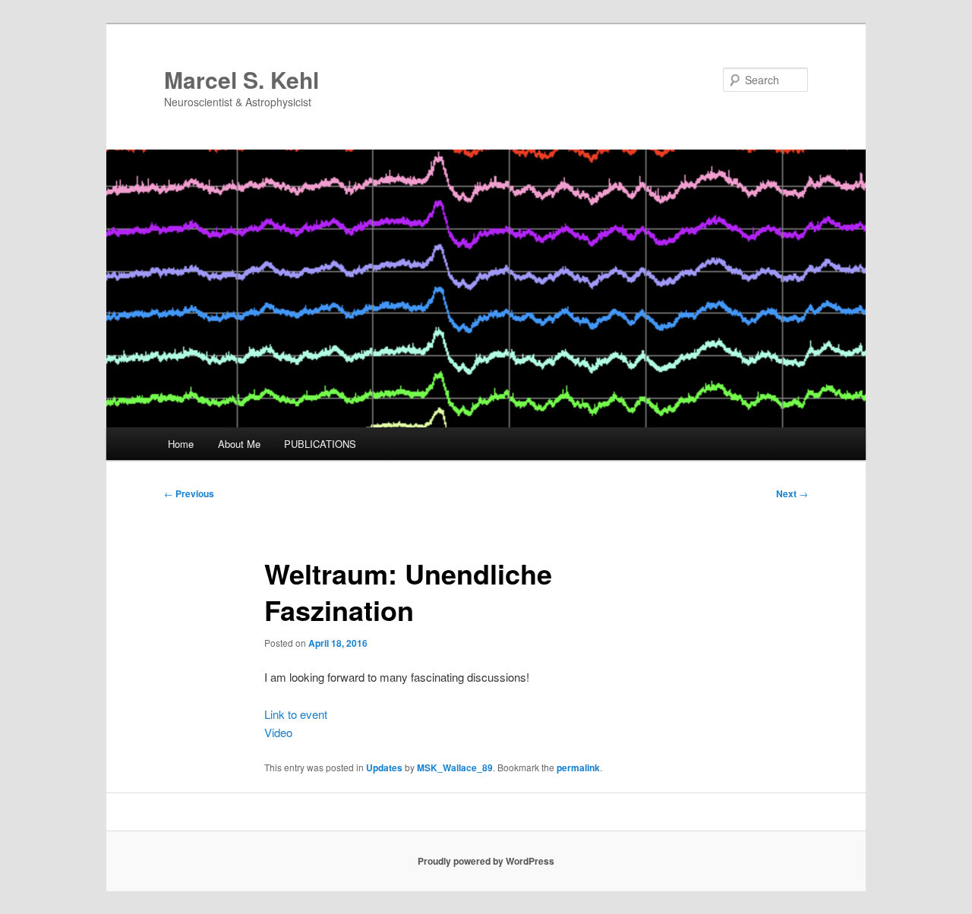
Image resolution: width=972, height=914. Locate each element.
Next (792, 493)
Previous (189, 493)
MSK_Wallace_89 (455, 767)
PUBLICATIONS (320, 444)
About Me (239, 444)
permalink (578, 767)
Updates (384, 767)
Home (181, 444)
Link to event (295, 714)
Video (278, 732)
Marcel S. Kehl (241, 79)
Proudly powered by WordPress (486, 861)
